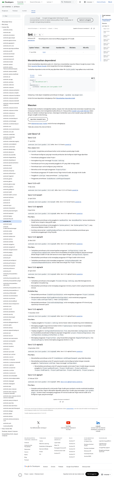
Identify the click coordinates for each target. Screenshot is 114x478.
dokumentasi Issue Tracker (39, 123)
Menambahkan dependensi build (65, 98)
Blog (25, 457)
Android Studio (101, 2)
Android (26, 442)
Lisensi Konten (70, 408)
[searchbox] (11, 16)
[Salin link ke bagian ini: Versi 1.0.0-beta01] (43, 195)
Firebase (61, 466)
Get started (6, 6)
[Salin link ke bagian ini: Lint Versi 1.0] (41, 134)
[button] (11, 24)
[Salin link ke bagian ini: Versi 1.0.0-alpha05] (44, 237)
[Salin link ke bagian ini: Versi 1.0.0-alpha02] (44, 345)
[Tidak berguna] (94, 28)
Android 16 (72, 443)
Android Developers (33, 28)
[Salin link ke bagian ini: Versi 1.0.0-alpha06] (44, 207)
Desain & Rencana (35, 2)
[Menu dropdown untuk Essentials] (26, 2)
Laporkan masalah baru (38, 119)
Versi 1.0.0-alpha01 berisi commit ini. (72, 382)
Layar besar (57, 442)
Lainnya (49, 2)
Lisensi (31, 474)
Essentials (20, 2)
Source (26, 452)
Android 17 (72, 441)
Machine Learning (44, 443)
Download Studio (88, 453)
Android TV (57, 453)
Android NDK (87, 456)
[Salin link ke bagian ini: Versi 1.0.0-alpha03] (44, 309)
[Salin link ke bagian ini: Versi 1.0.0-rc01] (41, 184)
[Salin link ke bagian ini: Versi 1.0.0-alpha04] (44, 267)
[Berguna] (91, 28)
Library (33, 10)
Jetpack (17, 6)
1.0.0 (44, 52)
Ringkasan (5, 10)
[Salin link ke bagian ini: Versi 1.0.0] (37, 138)
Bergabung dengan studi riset (104, 451)
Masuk (110, 2)
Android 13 (72, 451)
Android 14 (72, 449)
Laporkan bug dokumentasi (102, 444)
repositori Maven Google (38, 66)
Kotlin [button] (40, 75)
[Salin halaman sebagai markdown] (39, 34)
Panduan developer (89, 448)
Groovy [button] (32, 75)
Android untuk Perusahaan (28, 446)
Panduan (15, 10)
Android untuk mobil (59, 450)
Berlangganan (92, 474)
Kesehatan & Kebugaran (45, 446)
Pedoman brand (39, 474)
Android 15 (72, 446)
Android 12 (72, 454)
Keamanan (27, 449)
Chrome (53, 466)
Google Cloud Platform (72, 466)
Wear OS (56, 445)
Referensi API (87, 451)
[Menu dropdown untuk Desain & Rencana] (42, 2)
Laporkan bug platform (105, 441)
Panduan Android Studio (88, 445)
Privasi (41, 451)
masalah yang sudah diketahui (80, 111)
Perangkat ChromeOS (60, 448)
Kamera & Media (43, 449)
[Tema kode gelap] (92, 78)
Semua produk (86, 466)
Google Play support (104, 447)
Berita (26, 454)
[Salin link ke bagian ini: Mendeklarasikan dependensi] (57, 61)
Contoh (24, 10)
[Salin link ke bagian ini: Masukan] (38, 105)
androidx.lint (31, 40)
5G (40, 454)
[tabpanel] (61, 84)
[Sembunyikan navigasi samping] (20, 475)
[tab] (32, 75)
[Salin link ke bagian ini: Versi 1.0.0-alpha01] (44, 375)
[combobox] (69, 1)
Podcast (26, 460)
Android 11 (72, 457)
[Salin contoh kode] (94, 78)
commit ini (68, 144)
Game (41, 441)
